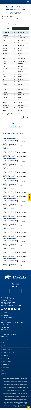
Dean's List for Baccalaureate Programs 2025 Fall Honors (15, 156)
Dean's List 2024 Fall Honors (9, 175)
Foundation (5, 355)
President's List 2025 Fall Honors (10, 151)
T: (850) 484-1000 (6, 300)
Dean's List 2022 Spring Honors (9, 224)
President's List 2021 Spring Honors (10, 240)
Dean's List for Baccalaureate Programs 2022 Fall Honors (15, 216)
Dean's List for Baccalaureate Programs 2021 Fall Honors (15, 236)
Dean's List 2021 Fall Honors (9, 235)
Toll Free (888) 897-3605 (8, 302)
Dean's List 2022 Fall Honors (9, 215)
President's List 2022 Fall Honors (10, 211)
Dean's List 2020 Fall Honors (9, 255)
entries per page (11, 24)
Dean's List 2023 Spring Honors (9, 204)
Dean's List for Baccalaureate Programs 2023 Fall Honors (15, 196)
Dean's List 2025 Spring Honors (9, 164)
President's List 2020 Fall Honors (10, 251)
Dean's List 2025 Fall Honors (9, 155)
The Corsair (5, 367)
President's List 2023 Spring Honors (10, 200)
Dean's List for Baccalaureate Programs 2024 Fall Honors (15, 176)
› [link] (27, 117)
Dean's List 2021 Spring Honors (9, 244)
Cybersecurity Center (8, 352)
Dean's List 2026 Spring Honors (9, 144)
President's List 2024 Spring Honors (10, 180)
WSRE (4, 374)
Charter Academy (7, 349)
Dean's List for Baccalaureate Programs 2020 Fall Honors (15, 256)
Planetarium (5, 364)
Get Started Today (15, 291)
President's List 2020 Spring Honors (10, 260)
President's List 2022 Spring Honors (10, 220)
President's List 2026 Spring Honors (10, 140)
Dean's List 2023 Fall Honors (9, 195)
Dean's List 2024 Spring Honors (9, 184)
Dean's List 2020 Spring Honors (9, 264)
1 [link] (22, 117)
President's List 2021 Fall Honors (10, 231)
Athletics (4, 346)
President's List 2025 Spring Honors (10, 160)
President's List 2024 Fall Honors (10, 171)
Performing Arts (6, 361)
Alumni (4, 343)
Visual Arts (5, 370)
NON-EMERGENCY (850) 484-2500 (11, 305)
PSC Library (5, 358)
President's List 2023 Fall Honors (10, 191)
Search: (9, 28)
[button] (16, 32)
